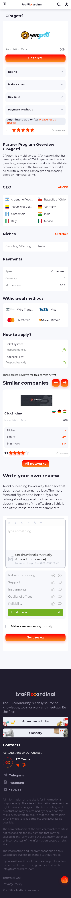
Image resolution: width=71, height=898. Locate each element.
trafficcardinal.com (48, 829)
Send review (35, 637)
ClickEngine (13, 413)
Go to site (35, 58)
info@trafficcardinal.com (19, 869)
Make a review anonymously (31, 626)
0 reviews (62, 453)
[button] (9, 522)
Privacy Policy (12, 884)
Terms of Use (12, 878)
